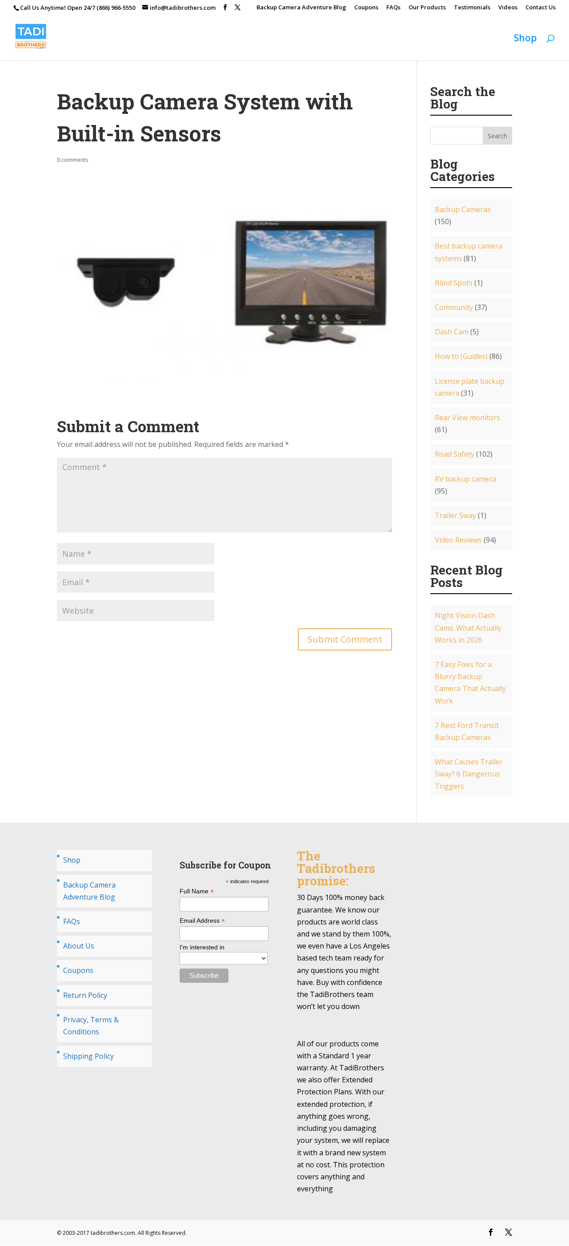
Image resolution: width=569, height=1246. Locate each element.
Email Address (202, 920)
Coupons (366, 7)
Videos (507, 7)
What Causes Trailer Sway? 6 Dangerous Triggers (469, 774)
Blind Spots (454, 283)
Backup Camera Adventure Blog (301, 7)
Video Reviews (458, 540)
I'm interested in (202, 947)
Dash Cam (452, 332)
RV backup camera (465, 479)
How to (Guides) (461, 356)
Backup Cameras (463, 209)
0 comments (72, 160)
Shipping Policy (88, 1056)
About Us (78, 946)
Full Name (197, 891)
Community (454, 307)
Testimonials (472, 7)
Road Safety (454, 454)
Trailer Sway (455, 515)
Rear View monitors (467, 417)
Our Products (427, 7)
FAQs (393, 7)
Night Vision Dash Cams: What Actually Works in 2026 (468, 627)
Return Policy (85, 995)
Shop (525, 39)
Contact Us (540, 7)
